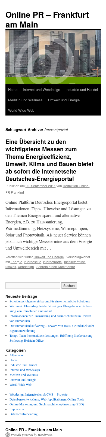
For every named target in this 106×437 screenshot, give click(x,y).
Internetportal (53, 261)
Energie (16, 261)
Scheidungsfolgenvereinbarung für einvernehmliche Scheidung (50, 301)
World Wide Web (21, 110)
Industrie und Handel (82, 89)
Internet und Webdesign (41, 89)
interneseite (32, 261)
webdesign (26, 266)
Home (12, 89)
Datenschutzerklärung (24, 414)
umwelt (10, 266)
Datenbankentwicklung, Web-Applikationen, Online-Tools (47, 399)
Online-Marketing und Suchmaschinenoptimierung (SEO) (47, 404)
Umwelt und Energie (64, 99)
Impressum (17, 409)
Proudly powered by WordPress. (32, 434)
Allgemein (16, 355)
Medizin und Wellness (25, 99)
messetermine (74, 261)
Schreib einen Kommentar (55, 266)
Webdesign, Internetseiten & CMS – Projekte (38, 394)
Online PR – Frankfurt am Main (47, 19)
